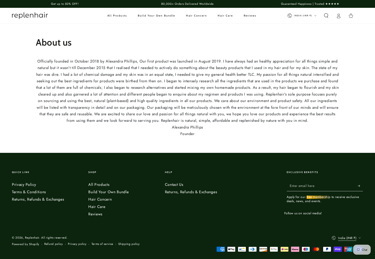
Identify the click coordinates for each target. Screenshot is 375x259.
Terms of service (102, 244)
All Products (98, 184)
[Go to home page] (30, 15)
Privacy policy (77, 244)
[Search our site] (326, 15)
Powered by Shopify (25, 244)
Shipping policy (129, 244)
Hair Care (96, 207)
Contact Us (174, 184)
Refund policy (53, 244)
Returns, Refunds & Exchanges (38, 199)
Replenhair (32, 238)
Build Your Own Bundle (108, 192)
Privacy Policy (24, 184)
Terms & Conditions (29, 192)
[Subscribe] (360, 186)
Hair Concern (100, 199)
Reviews (95, 214)
